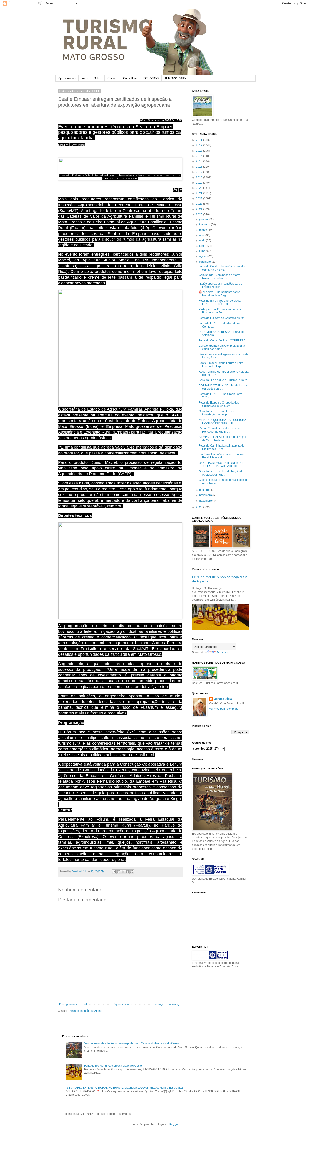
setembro (205, 261)
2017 (199, 172)
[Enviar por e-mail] (114, 871)
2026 (199, 507)
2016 (199, 166)
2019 (199, 182)
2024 (199, 209)
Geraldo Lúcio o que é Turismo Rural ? (223, 380)
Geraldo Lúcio (223, 699)
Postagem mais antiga (167, 1004)
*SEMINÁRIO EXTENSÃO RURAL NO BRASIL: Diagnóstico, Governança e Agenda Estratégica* (125, 1087)
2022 (199, 198)
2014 (199, 156)
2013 (199, 150)
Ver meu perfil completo (223, 708)
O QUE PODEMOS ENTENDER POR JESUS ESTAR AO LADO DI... (222, 464)
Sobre (98, 78)
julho (202, 251)
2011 (199, 140)
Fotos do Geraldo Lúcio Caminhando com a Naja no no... (222, 268)
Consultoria (130, 78)
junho (203, 245)
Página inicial (121, 1004)
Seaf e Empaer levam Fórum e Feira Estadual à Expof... (221, 364)
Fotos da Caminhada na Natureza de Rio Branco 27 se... (222, 447)
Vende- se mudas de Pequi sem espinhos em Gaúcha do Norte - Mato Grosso (132, 1043)
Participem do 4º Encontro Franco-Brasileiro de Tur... (220, 311)
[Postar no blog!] (118, 871)
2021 (199, 193)
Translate (222, 652)
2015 (199, 161)
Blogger (173, 1124)
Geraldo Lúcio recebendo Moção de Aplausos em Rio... (221, 473)
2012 (199, 145)
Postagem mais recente (73, 1004)
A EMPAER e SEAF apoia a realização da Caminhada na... (222, 438)
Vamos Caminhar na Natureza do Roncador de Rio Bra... (219, 430)
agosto (203, 256)
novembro (205, 495)
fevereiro (205, 224)
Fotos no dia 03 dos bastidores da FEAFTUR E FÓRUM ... (220, 302)
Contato (112, 78)
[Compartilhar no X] (123, 871)
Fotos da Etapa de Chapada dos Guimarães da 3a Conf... (219, 404)
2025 (199, 214)
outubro (204, 490)
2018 (199, 177)
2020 (199, 187)
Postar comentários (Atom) (85, 1010)
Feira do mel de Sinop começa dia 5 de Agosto (113, 1065)
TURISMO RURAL (176, 78)
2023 (199, 203)
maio (202, 240)
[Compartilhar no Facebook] (127, 871)
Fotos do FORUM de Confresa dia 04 (222, 318)
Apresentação (67, 78)
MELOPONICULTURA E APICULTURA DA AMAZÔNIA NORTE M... (222, 421)
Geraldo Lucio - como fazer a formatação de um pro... (217, 413)
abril (202, 235)
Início (85, 78)
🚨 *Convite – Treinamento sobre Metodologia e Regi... (219, 293)
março (203, 229)
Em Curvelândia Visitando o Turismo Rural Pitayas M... (221, 456)
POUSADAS (151, 78)
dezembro (205, 500)
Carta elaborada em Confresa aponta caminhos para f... (222, 347)
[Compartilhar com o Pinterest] (131, 871)
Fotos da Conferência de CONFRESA (222, 340)
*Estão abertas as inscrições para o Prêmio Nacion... (220, 285)
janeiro (204, 219)
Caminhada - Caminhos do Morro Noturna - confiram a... (219, 276)
